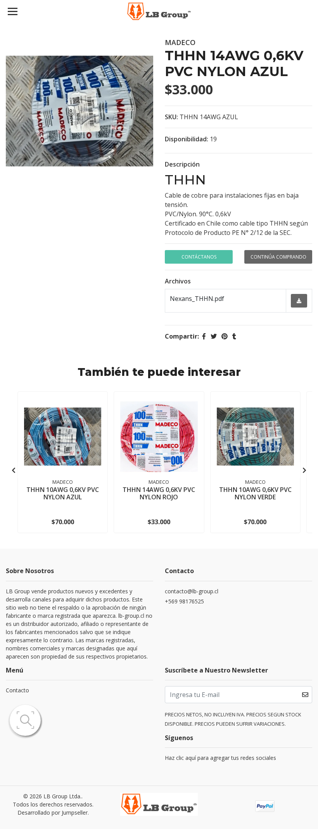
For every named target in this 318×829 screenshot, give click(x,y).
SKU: (171, 117)
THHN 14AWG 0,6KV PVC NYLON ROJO (159, 493)
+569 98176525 (184, 601)
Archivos (178, 281)
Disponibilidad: (186, 139)
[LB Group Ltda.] (159, 11)
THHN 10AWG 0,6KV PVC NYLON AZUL (62, 493)
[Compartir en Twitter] (214, 336)
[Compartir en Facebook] (204, 336)
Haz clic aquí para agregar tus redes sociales (220, 757)
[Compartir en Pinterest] (224, 336)
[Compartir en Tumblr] (234, 336)
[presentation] (13, 470)
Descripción (182, 164)
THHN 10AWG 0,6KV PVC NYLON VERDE (255, 493)
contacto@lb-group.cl (191, 591)
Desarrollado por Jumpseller (52, 812)
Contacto (17, 690)
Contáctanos (198, 257)
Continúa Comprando (278, 257)
